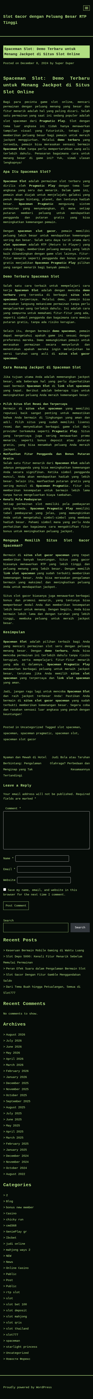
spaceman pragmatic (36, 733)
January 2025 (16, 1150)
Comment (13, 808)
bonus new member (20, 1207)
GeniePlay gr (16, 1231)
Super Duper (64, 63)
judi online (15, 1244)
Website (9, 880)
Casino (11, 1213)
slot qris (14, 1322)
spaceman (10, 733)
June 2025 (14, 1119)
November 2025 (17, 1089)
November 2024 (17, 1162)
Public (11, 1286)
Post (9, 1280)
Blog (9, 1201)
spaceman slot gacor (19, 739)
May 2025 (13, 1125)
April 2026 (14, 1059)
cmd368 (11, 1225)
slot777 (12, 1334)
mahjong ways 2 (18, 1250)
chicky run (14, 1219)
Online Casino (17, 1268)
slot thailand (17, 1328)
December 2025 (17, 1083)
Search (8, 920)
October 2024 (16, 1168)
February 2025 (17, 1143)
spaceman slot (66, 733)
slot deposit (16, 1310)
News (9, 1262)
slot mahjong (16, 1316)
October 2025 (16, 1095)
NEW (8, 1256)
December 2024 (17, 1156)
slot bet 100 (16, 1304)
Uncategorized (32, 727)
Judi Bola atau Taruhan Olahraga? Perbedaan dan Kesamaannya (70, 763)
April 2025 (14, 1131)
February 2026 (17, 1071)
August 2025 (15, 1107)
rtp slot (13, 1292)
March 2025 (14, 1137)
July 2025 (14, 1113)
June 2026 (14, 1046)
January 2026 (16, 1077)
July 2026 (14, 1040)
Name (8, 858)
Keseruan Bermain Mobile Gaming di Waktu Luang (45, 950)
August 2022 (15, 1174)
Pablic (11, 1274)
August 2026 (15, 1034)
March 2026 (14, 1065)
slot (9, 1298)
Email (9, 869)
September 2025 (18, 1101)
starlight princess (21, 1347)
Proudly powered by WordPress (27, 1387)
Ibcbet (11, 1237)
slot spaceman (15, 121)
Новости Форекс (18, 1359)
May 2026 (13, 1053)
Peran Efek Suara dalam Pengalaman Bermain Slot (46, 968)
